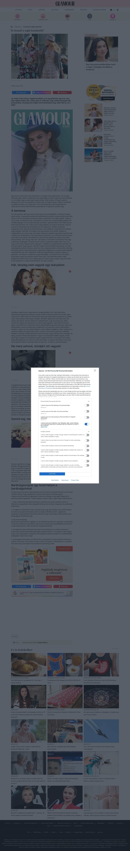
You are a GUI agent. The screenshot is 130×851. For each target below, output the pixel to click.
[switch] (87, 405)
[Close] (95, 371)
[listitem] (65, 401)
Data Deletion (55, 480)
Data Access (65, 480)
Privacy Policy (75, 480)
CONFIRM (52, 474)
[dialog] (65, 426)
